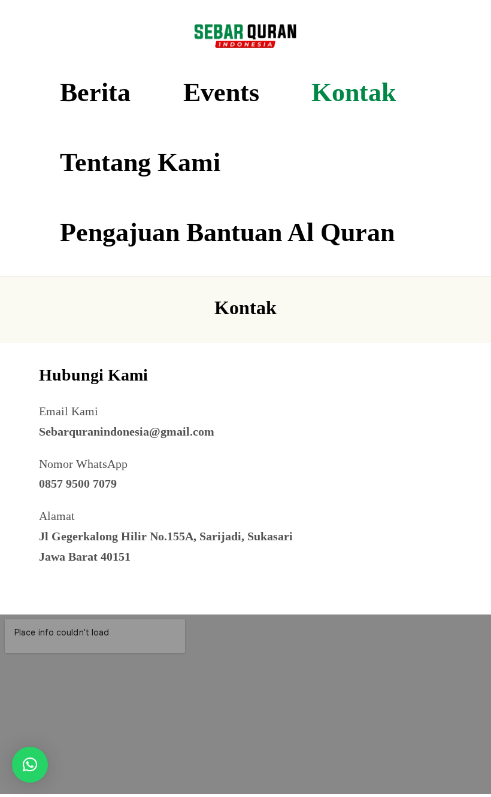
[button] (30, 765)
